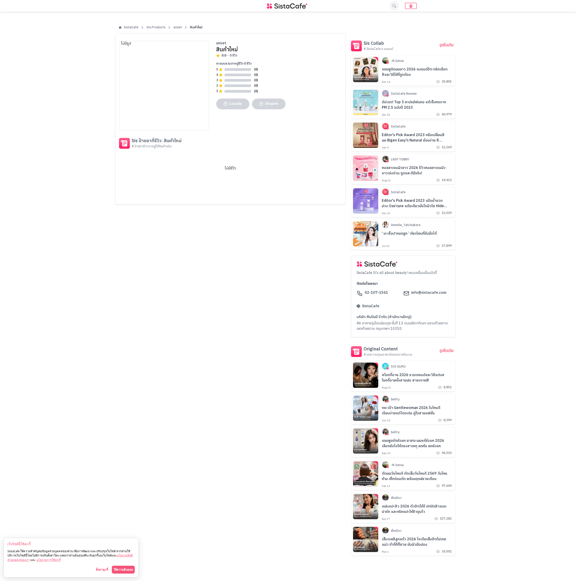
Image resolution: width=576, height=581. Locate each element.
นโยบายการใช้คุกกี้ (48, 560)
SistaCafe (131, 27)
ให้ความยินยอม (123, 570)
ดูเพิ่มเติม (446, 45)
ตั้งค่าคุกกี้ (102, 570)
